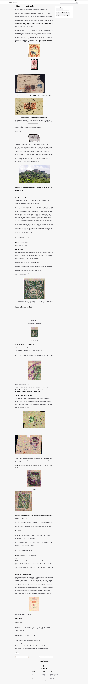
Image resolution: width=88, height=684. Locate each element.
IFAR (45, 121)
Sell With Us (33, 674)
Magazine (31, 2)
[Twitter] (46, 668)
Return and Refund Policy (54, 674)
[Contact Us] (41, 668)
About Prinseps (34, 672)
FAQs (32, 678)
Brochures (43, 674)
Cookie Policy (52, 678)
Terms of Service (52, 675)
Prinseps (17, 653)
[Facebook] (43, 668)
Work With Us (34, 677)
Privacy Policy (52, 677)
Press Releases (44, 675)
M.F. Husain (67, 10)
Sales (21, 2)
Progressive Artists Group (60, 10)
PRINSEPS (13, 2)
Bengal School (63, 12)
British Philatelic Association (33, 123)
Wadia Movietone (59, 15)
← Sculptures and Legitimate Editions (22, 656)
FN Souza (58, 12)
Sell (35, 2)
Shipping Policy (52, 672)
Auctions (26, 2)
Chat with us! (47, 661)
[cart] (78, 2)
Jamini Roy (67, 12)
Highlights (43, 672)
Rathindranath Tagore (66, 15)
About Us (75, 0)
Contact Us (33, 675)
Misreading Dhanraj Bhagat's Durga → (46, 656)
